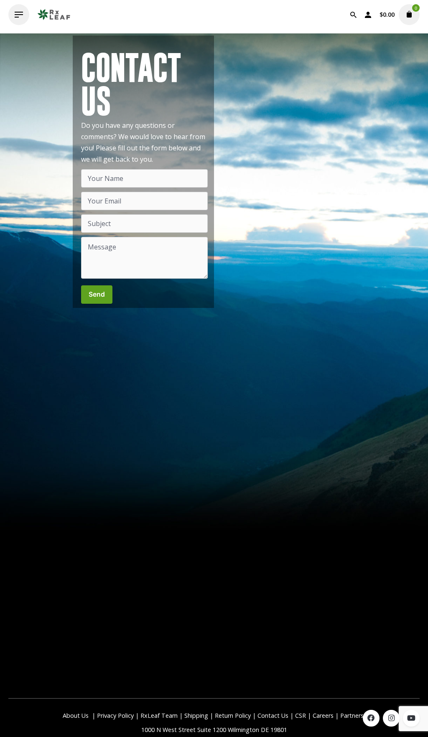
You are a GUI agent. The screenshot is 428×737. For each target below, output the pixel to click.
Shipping (196, 715)
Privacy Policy (115, 715)
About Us (76, 715)
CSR (300, 715)
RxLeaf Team (159, 715)
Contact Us (272, 715)
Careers (323, 715)
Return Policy (233, 715)
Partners (352, 715)
